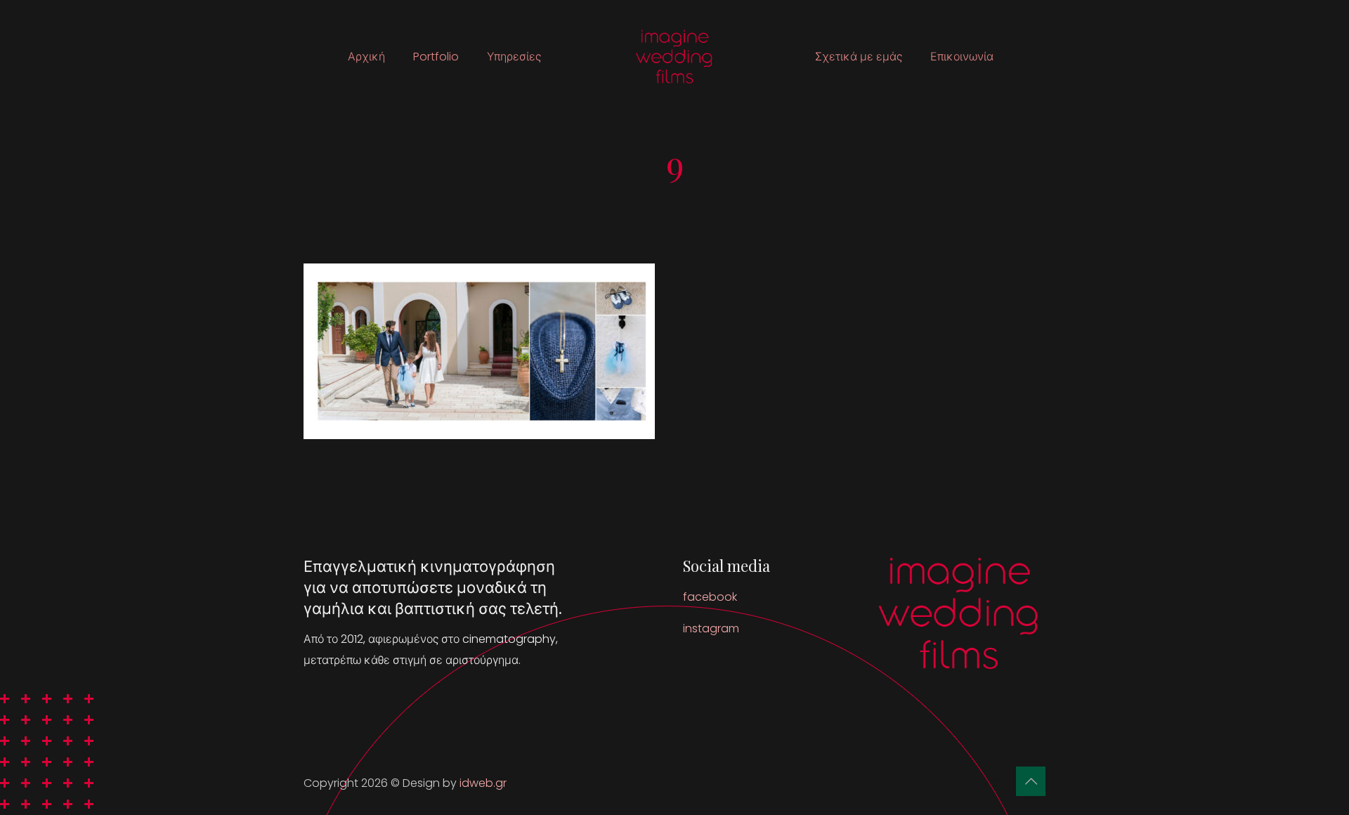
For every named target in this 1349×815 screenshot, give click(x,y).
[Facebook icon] (952, 783)
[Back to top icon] (1030, 781)
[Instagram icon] (996, 783)
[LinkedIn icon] (982, 783)
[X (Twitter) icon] (967, 783)
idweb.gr (483, 783)
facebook (710, 597)
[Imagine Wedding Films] (674, 56)
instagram (711, 628)
